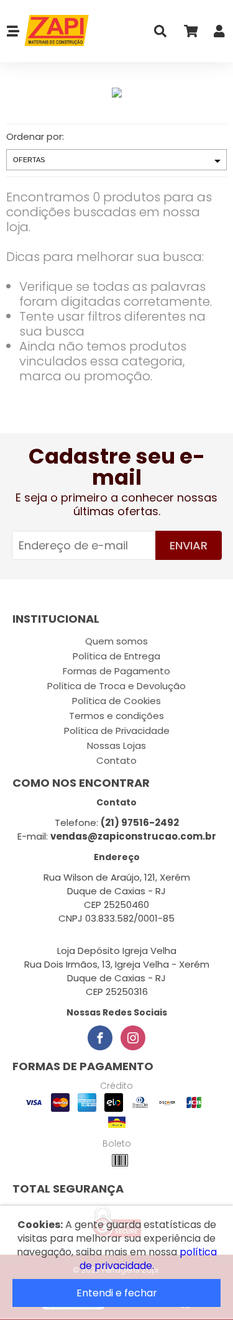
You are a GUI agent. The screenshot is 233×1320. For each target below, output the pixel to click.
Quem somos (116, 641)
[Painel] (219, 34)
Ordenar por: (35, 136)
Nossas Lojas (116, 745)
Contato (116, 760)
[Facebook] (100, 1037)
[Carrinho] (190, 34)
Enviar (189, 545)
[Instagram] (133, 1037)
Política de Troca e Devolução (116, 685)
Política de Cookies (116, 700)
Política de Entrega (116, 655)
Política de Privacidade (117, 730)
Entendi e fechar (116, 1293)
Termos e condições (116, 715)
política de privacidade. (148, 1259)
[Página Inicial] (54, 31)
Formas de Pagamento (116, 670)
